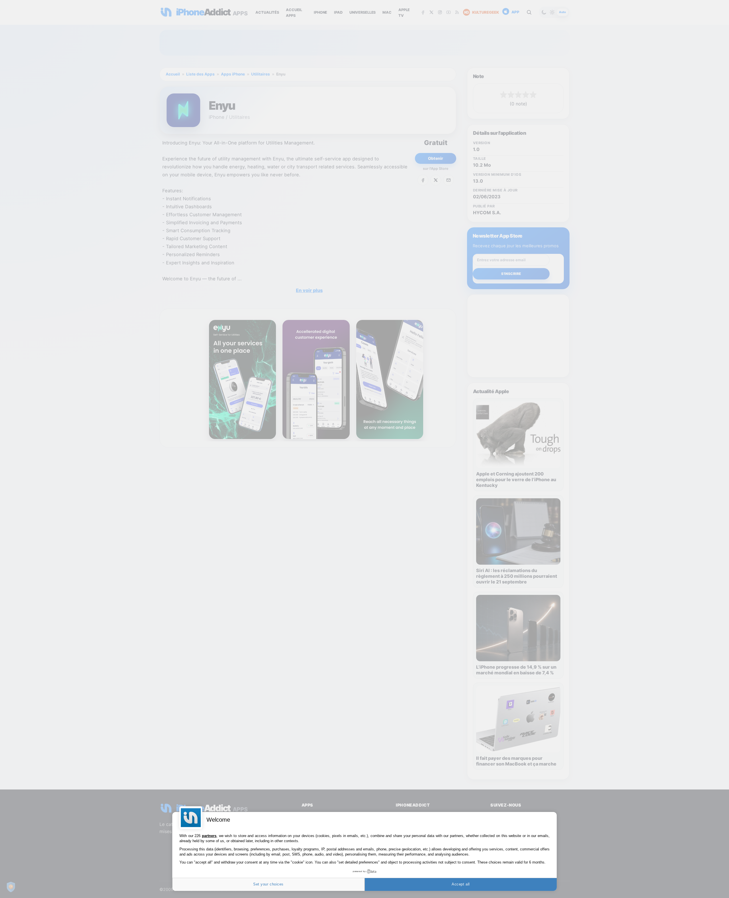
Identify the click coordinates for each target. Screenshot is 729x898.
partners (209, 836)
